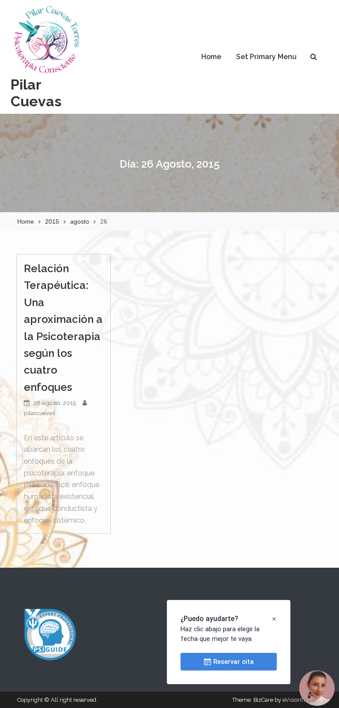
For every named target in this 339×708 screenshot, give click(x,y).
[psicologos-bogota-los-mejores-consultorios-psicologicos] (50, 634)
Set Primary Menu (266, 56)
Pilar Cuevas (36, 92)
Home (211, 56)
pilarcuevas (39, 412)
